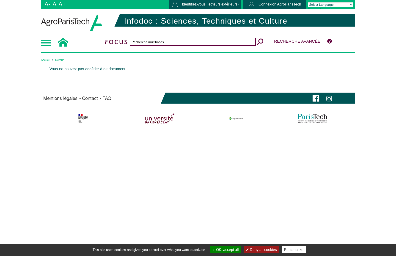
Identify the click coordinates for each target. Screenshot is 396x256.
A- (47, 4)
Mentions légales (60, 98)
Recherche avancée (297, 41)
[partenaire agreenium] (236, 118)
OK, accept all (227, 250)
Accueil (45, 60)
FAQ (106, 98)
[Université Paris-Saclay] (160, 118)
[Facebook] (315, 98)
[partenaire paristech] (312, 118)
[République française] (83, 118)
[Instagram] (329, 98)
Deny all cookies (263, 250)
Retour (59, 60)
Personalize (293, 250)
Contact (90, 98)
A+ (62, 4)
